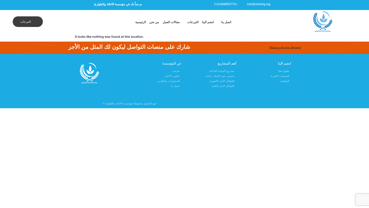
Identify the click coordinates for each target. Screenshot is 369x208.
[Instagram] (159, 5)
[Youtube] (166, 5)
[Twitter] (145, 5)
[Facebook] (152, 5)
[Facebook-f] (235, 103)
